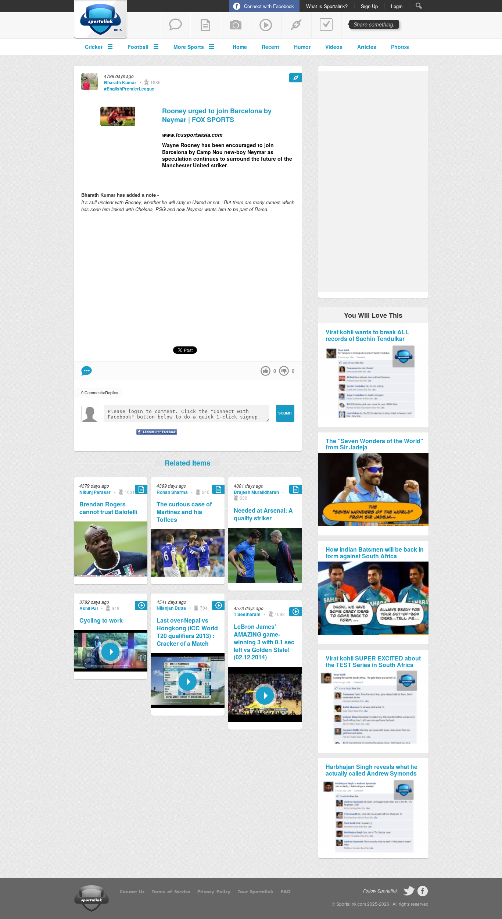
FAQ (286, 892)
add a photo (236, 25)
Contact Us (132, 892)
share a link (296, 25)
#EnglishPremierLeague (129, 88)
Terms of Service (171, 892)
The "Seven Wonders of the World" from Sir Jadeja (374, 444)
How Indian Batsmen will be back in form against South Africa (375, 552)
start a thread (176, 25)
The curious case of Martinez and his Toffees (184, 512)
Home (240, 46)
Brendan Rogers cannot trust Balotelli (108, 508)
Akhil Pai (88, 608)
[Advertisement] (188, 275)
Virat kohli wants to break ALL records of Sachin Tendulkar (367, 335)
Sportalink (101, 19)
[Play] (110, 669)
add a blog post (206, 25)
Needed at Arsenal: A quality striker (263, 514)
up (265, 371)
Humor (302, 46)
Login (396, 6)
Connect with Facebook (269, 6)
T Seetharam (247, 614)
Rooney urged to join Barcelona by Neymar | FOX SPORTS (217, 115)
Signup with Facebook (154, 436)
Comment (86, 371)
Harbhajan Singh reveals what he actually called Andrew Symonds (371, 769)
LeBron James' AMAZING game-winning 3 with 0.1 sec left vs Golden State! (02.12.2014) (264, 642)
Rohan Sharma (172, 492)
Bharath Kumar (120, 82)
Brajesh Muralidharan (256, 492)
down (284, 371)
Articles (366, 46)
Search (419, 6)
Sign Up (369, 6)
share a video (266, 25)
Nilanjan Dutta (171, 608)
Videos (334, 46)
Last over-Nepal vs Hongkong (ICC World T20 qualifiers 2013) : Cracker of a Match (187, 632)
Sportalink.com (351, 904)
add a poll (326, 25)
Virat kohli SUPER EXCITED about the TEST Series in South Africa (373, 661)
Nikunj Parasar (95, 492)
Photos (400, 46)
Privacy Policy (213, 892)
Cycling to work (101, 620)
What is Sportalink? (327, 6)
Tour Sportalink (255, 892)
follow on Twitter (409, 891)
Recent (270, 46)
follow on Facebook (423, 891)
